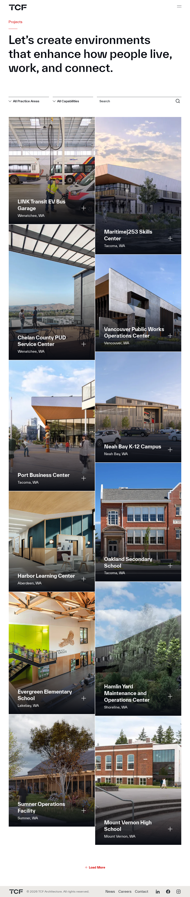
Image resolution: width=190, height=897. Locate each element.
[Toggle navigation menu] (179, 6)
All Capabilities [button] (68, 101)
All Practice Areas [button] (26, 101)
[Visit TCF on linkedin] (157, 891)
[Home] (18, 7)
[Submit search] (177, 101)
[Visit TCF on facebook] (168, 891)
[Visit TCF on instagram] (178, 891)
